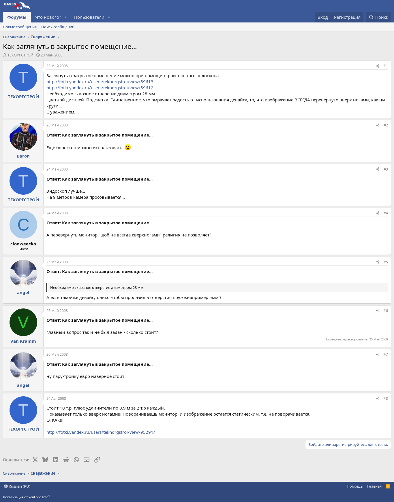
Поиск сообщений (57, 26)
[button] (66, 17)
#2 (386, 125)
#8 (386, 398)
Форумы (17, 17)
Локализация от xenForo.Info (26, 497)
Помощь (355, 486)
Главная (374, 486)
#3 (386, 169)
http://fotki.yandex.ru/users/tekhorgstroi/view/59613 (99, 81)
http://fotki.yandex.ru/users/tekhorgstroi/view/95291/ (100, 432)
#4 (386, 213)
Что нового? (48, 17)
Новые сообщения (20, 26)
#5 (386, 261)
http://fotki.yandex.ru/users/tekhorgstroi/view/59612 (99, 87)
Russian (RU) (19, 486)
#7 (386, 354)
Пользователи (89, 17)
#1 (386, 65)
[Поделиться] (378, 66)
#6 (386, 310)
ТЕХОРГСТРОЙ (20, 55)
